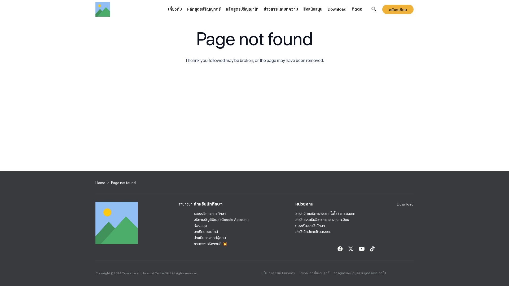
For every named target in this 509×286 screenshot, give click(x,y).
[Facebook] (340, 249)
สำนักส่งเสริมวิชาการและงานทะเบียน (322, 219)
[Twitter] (350, 249)
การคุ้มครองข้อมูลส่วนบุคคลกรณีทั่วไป (360, 273)
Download (405, 204)
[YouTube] (362, 249)
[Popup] (373, 9)
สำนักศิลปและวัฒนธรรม (313, 232)
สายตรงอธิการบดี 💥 (210, 244)
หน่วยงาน (304, 204)
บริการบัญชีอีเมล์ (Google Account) (221, 219)
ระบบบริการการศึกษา (210, 213)
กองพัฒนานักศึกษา (310, 226)
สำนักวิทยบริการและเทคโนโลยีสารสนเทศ (325, 213)
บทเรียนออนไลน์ (206, 232)
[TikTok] (372, 249)
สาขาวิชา (185, 204)
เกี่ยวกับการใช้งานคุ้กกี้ (314, 273)
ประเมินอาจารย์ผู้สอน (210, 238)
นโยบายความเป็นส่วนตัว (278, 273)
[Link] (102, 9)
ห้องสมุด (200, 226)
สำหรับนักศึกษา (208, 204)
